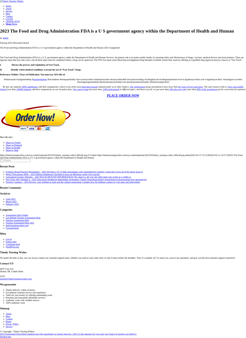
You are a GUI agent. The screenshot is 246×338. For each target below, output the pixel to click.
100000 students (23, 89)
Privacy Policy (12, 324)
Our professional (137, 87)
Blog (8, 316)
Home (8, 321)
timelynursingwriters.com (17, 225)
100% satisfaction (30, 87)
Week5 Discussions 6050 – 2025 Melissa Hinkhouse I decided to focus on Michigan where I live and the (53, 174)
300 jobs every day (177, 89)
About (8, 314)
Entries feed (11, 242)
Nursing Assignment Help (17, 220)
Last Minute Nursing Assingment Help (23, 218)
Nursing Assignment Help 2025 (20, 223)
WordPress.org (12, 247)
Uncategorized (12, 228)
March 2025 (11, 201)
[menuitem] (126, 6)
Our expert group (81, 89)
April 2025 (11, 199)
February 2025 (12, 204)
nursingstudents (40, 79)
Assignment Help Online (17, 215)
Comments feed (13, 244)
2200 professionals (110, 89)
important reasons (90, 87)
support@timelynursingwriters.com (16, 279)
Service (9, 326)
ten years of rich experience (190, 87)
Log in (9, 239)
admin (5, 38)
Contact (9, 319)
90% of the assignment (207, 89)
